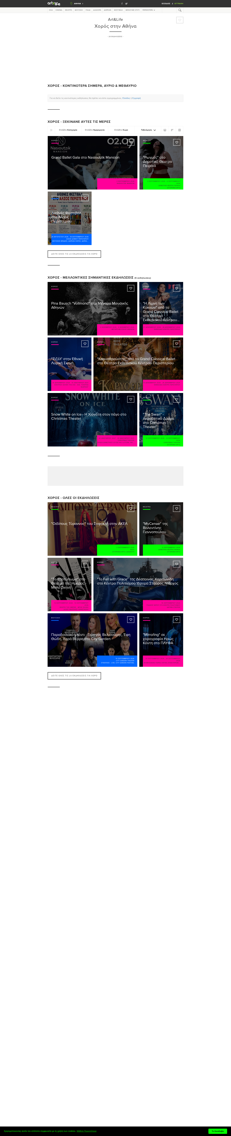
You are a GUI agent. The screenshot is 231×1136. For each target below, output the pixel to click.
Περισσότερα (148, 10)
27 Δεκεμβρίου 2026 (152, 327)
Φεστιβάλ (118, 10)
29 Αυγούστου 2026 (59, 237)
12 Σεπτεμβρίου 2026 (63, 603)
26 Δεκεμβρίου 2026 (171, 382)
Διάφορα (97, 10)
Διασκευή (130, 552)
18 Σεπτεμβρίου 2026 (79, 237)
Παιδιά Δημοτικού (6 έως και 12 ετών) (113, 442)
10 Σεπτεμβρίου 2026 (155, 438)
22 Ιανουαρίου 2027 (107, 438)
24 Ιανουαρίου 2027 (125, 438)
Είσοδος (166, 4)
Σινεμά (59, 10)
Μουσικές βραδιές (59, 241)
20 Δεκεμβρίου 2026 (61, 382)
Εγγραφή (179, 4)
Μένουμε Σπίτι (133, 10)
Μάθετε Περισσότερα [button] (86, 1131)
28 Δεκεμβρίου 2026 (171, 327)
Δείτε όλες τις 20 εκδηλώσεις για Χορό (74, 254)
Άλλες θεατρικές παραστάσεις (76, 609)
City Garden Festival (125, 663)
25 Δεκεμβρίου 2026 (152, 382)
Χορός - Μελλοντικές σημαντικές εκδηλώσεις (91, 278)
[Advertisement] (115, 59)
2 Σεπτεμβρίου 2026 (125, 181)
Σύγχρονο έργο (173, 187)
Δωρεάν (107, 10)
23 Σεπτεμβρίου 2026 (154, 658)
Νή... (132, 442)
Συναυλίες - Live (108, 663)
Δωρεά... (85, 241)
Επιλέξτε (68, 130)
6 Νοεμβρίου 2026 (108, 327)
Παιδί (88, 10)
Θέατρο (68, 10)
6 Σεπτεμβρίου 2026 (171, 547)
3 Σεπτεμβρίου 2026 (156, 181)
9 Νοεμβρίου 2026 (126, 327)
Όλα (51, 10)
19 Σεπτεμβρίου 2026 (170, 603)
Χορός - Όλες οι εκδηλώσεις (73, 498)
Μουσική (79, 10)
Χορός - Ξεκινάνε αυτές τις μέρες (79, 122)
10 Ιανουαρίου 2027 (80, 382)
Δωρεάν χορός (74, 241)
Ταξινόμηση (146, 130)
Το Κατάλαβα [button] (218, 1131)
